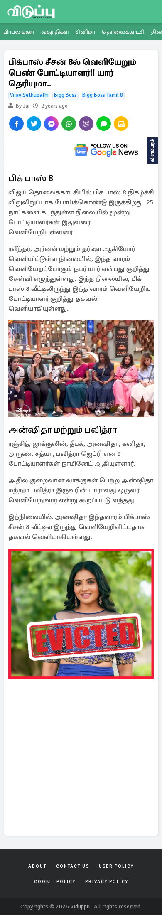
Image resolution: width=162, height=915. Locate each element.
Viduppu (80, 906)
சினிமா (85, 31)
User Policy (116, 866)
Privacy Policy (106, 881)
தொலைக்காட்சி (123, 31)
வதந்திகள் (55, 31)
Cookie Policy (55, 881)
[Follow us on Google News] (106, 150)
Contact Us (72, 866)
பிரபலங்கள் (18, 31)
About (37, 866)
